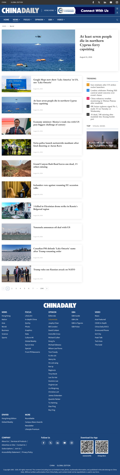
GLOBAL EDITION (17, 2)
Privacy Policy (27, 452)
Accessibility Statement (11, 452)
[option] (102, 140)
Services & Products (18, 441)
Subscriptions (7, 448)
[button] (89, 146)
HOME (6, 19)
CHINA (4, 2)
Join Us (18, 448)
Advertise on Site (8, 445)
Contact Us (21, 445)
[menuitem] (49, 10)
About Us (5, 441)
